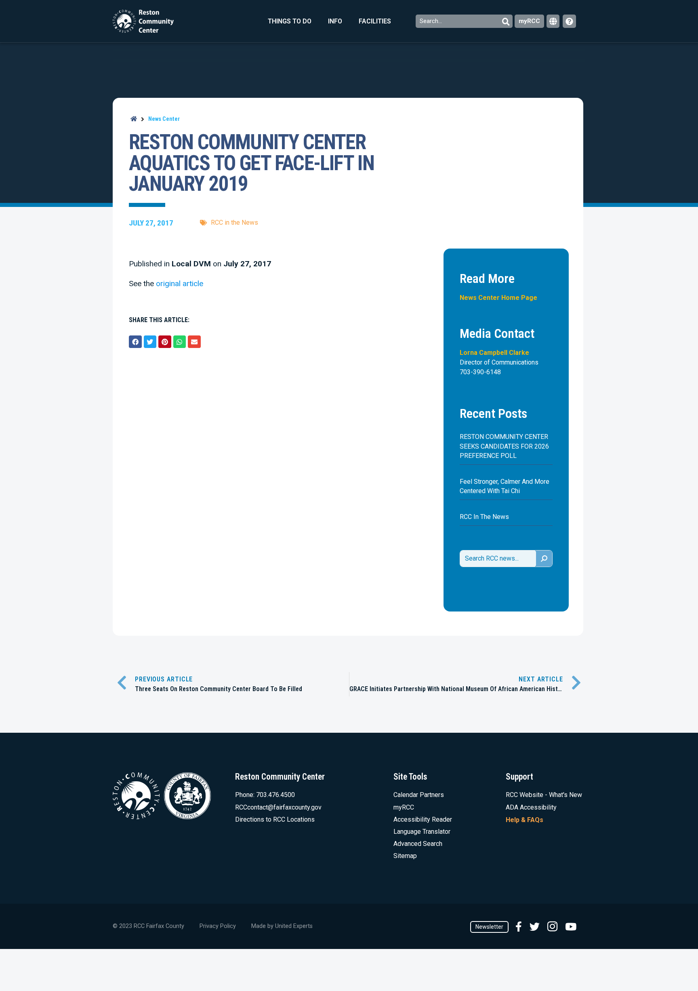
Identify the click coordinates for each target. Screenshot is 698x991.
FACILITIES (375, 21)
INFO (335, 21)
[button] (135, 341)
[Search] (544, 558)
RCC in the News (234, 222)
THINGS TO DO (289, 21)
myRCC (529, 21)
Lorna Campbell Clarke (494, 352)
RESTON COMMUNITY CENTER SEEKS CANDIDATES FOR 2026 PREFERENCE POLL (504, 446)
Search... (432, 21)
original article (179, 283)
